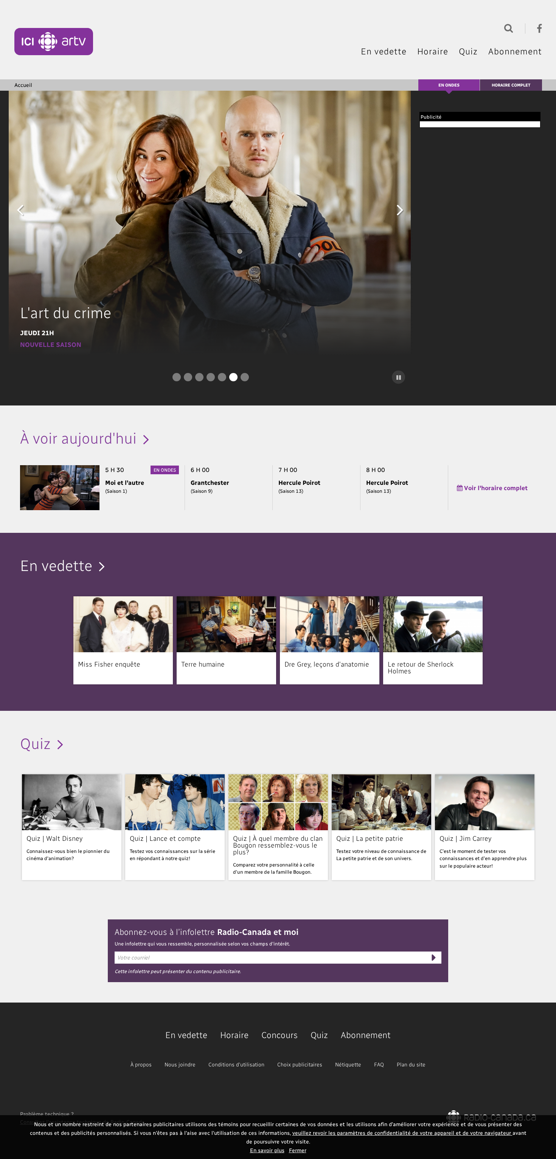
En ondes (449, 84)
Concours (279, 1034)
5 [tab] (222, 377)
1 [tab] (176, 377)
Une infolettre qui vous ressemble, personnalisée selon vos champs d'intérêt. (202, 943)
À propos (141, 1064)
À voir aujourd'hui (78, 437)
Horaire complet (511, 84)
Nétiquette (348, 1064)
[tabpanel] (211, 223)
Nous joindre (180, 1064)
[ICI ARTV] (53, 41)
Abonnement (515, 51)
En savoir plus (267, 1150)
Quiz (468, 51)
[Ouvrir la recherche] (507, 27)
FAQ (379, 1064)
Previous (20, 209)
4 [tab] (211, 377)
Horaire (432, 51)
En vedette (384, 51)
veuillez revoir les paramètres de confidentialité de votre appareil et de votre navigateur (402, 1133)
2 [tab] (188, 377)
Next (400, 209)
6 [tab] (233, 377)
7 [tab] (245, 377)
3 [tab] (199, 377)
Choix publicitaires (299, 1064)
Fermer (297, 1150)
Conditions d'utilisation (236, 1064)
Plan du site (411, 1064)
